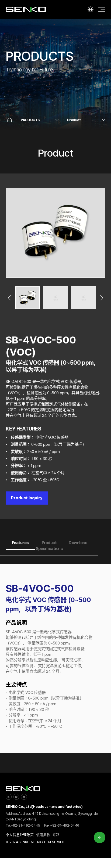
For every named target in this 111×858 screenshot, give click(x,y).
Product (74, 120)
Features (20, 542)
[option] (55, 232)
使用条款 (43, 835)
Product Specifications (49, 545)
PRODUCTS (30, 120)
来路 (56, 835)
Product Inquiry (26, 497)
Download (78, 542)
